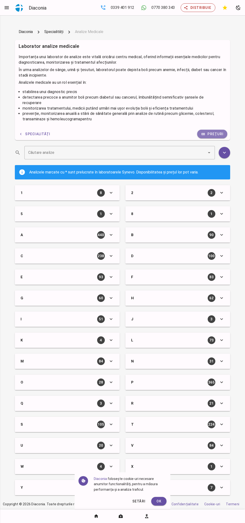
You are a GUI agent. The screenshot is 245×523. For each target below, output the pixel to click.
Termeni (232, 504)
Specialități (53, 31)
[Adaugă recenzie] (225, 7)
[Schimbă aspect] (238, 7)
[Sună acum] (103, 7)
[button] (209, 153)
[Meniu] (6, 7)
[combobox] (119, 152)
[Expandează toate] (224, 152)
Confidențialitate (185, 504)
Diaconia (26, 31)
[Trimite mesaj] (144, 7)
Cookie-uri (212, 504)
